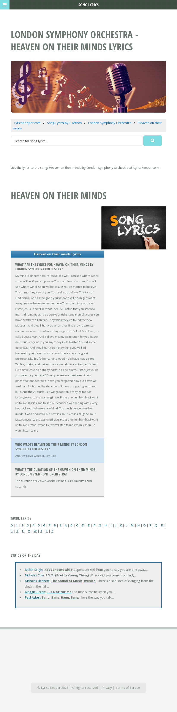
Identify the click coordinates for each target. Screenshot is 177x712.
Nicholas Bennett (37, 581)
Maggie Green (35, 592)
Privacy (107, 687)
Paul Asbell (32, 597)
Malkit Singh (33, 569)
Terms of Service (127, 687)
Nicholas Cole (34, 575)
